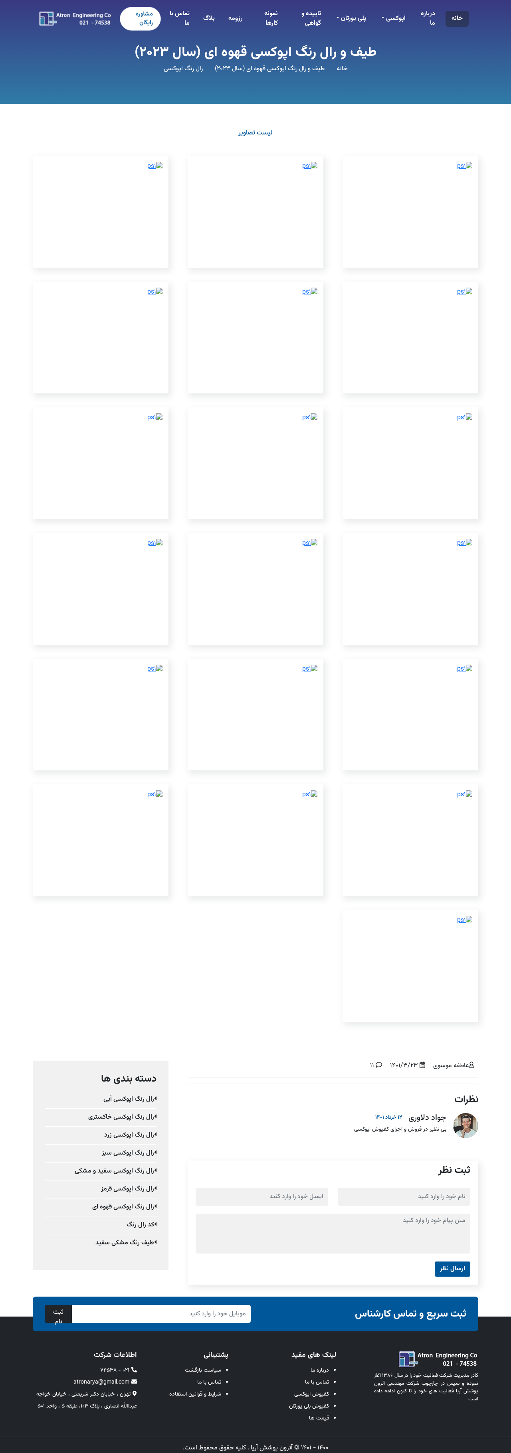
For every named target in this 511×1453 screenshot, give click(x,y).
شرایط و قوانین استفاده (195, 1394)
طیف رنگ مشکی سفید (124, 1243)
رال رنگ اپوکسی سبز (128, 1153)
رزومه (235, 19)
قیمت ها (319, 1418)
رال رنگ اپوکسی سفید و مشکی (114, 1171)
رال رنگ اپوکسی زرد (129, 1135)
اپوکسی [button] (395, 19)
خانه (457, 19)
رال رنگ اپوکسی (183, 69)
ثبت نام (58, 1315)
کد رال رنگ (140, 1225)
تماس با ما (180, 18)
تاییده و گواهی (311, 18)
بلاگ (209, 19)
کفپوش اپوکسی (311, 1394)
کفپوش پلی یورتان (309, 1406)
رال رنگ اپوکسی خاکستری (121, 1117)
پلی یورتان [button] (352, 19)
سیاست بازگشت (203, 1370)
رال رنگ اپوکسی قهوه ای (123, 1207)
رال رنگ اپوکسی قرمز (127, 1189)
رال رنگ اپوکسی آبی (128, 1099)
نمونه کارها (271, 18)
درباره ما (428, 18)
